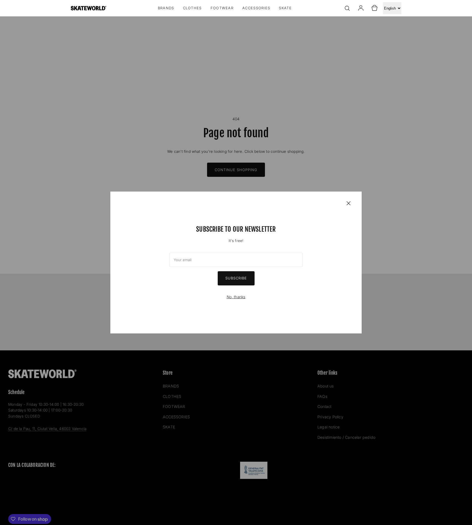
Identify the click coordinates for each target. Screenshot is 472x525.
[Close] (348, 203)
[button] (347, 8)
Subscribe (236, 278)
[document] (236, 262)
